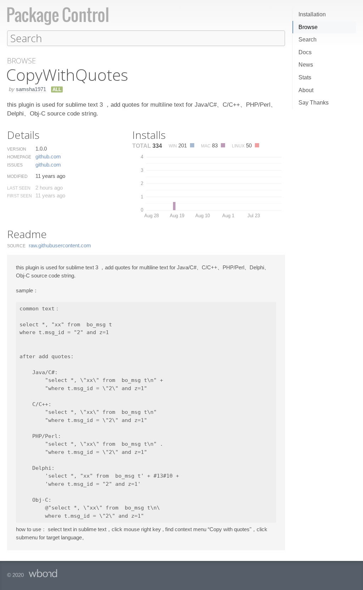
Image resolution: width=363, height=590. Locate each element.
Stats (304, 77)
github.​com (48, 156)
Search (307, 39)
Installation (312, 14)
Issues (15, 165)
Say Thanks (313, 103)
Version (16, 149)
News (305, 65)
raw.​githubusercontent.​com (60, 245)
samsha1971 (31, 89)
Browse (308, 27)
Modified (17, 176)
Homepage (19, 156)
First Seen (19, 195)
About (305, 90)
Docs (305, 52)
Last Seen (18, 188)
